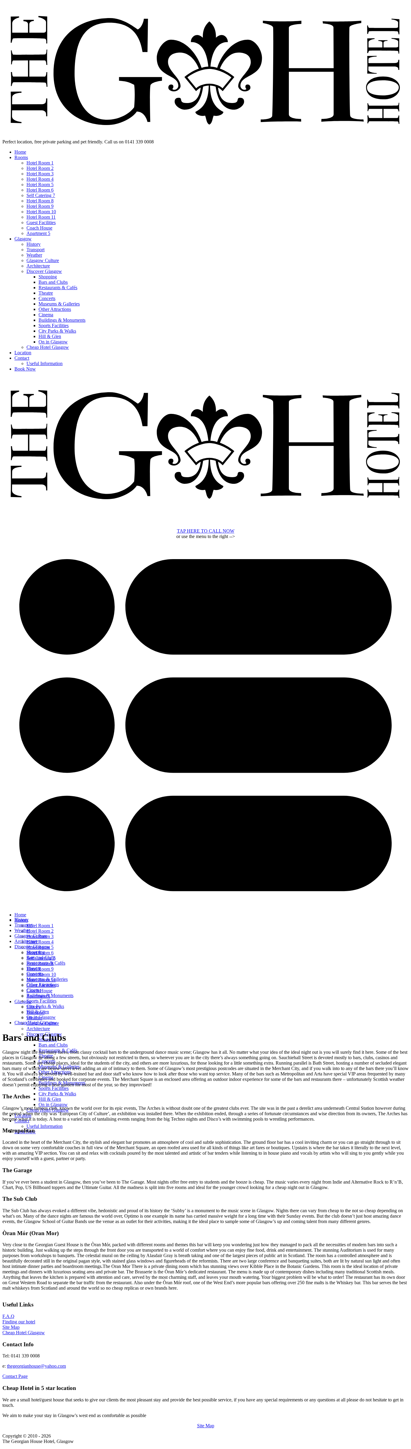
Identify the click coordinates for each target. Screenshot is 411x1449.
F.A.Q (8, 1316)
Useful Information (44, 363)
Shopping (48, 276)
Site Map (11, 1327)
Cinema (46, 314)
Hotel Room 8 (40, 200)
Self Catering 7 (40, 195)
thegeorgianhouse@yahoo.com (36, 1366)
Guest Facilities (41, 222)
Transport (35, 249)
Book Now (25, 368)
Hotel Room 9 (40, 206)
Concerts (47, 298)
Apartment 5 (38, 233)
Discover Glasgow (44, 271)
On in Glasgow (53, 341)
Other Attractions (55, 309)
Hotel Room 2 (40, 168)
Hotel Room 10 (41, 211)
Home (20, 152)
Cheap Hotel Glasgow (47, 347)
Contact (21, 358)
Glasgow (23, 238)
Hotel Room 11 (41, 217)
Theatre (46, 293)
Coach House (39, 227)
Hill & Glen (50, 336)
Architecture (38, 265)
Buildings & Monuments (62, 320)
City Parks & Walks (57, 330)
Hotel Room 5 (40, 184)
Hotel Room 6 (40, 189)
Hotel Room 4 (40, 179)
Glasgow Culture (42, 260)
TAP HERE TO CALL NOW (205, 531)
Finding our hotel (18, 1321)
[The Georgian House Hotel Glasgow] (205, 136)
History (33, 244)
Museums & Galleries (59, 303)
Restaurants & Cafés (58, 287)
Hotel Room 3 (40, 173)
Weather (34, 255)
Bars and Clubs (53, 282)
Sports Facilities (54, 325)
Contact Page (15, 1376)
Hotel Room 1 (40, 162)
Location (22, 352)
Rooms (21, 157)
